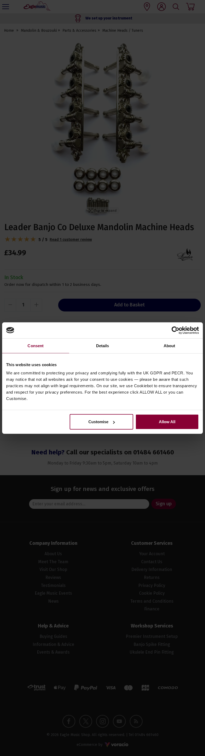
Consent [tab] (35, 345)
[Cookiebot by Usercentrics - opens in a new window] (175, 330)
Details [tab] (102, 345)
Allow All (167, 421)
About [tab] (169, 345)
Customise (98, 421)
